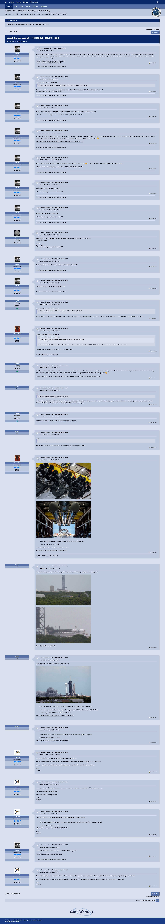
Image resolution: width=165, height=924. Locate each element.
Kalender (27, 6)
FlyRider (17, 301)
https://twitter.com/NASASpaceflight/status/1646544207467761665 (55, 715)
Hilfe (15, 6)
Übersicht (9, 6)
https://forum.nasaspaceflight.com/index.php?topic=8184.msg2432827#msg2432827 (59, 141)
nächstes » (156, 29)
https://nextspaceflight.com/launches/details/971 (49, 192)
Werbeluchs (16, 921)
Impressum (39, 920)
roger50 (18, 757)
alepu (17, 238)
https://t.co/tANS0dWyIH (74, 710)
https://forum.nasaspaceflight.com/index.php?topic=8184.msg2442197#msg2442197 (59, 167)
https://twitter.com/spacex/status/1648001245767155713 (52, 828)
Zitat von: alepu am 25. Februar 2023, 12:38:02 (48, 308)
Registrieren (44, 6)
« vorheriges (149, 29)
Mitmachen (34, 2)
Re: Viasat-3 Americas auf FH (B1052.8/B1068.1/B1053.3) (53, 76)
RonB (17, 53)
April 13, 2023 (67, 713)
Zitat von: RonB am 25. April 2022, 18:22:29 (47, 82)
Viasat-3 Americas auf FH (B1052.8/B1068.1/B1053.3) (52, 48)
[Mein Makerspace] (17, 308)
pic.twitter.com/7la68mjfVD (76, 541)
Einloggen (35, 6)
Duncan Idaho (17, 333)
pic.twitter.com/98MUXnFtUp (90, 710)
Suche (21, 6)
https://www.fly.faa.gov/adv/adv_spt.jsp (47, 791)
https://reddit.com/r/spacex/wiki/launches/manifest (50, 61)
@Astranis (59, 734)
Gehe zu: (138, 900)
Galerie (25, 2)
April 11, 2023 (56, 544)
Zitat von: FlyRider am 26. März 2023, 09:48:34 (48, 334)
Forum (18, 2)
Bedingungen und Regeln (29, 920)
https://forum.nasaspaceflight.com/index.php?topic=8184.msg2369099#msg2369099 (59, 115)
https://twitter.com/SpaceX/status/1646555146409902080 (52, 740)
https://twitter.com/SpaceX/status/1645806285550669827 (52, 547)
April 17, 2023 (56, 825)
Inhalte (11, 2)
